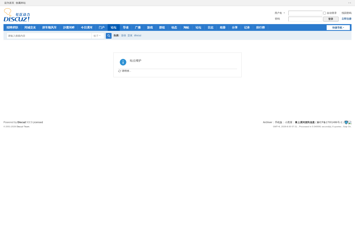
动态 (174, 27)
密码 (277, 18)
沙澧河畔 (69, 27)
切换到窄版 (350, 3)
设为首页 (9, 2)
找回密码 (347, 13)
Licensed (38, 122)
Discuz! (21, 122)
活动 (123, 35)
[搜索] (109, 36)
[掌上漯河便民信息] (16, 14)
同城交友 (30, 27)
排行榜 (260, 27)
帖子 (96, 35)
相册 (223, 27)
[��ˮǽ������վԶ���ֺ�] (346, 122)
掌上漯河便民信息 (305, 122)
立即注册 (347, 18)
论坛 (113, 27)
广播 (138, 27)
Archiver (267, 122)
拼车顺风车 (49, 27)
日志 (210, 27)
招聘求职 (12, 27)
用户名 (278, 13)
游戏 (150, 27)
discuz (137, 35)
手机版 (278, 122)
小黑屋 (288, 122)
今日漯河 (86, 27)
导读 (126, 27)
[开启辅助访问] (346, 3)
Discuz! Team (23, 126)
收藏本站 (21, 2)
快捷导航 (337, 27)
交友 (130, 35)
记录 (247, 27)
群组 (162, 27)
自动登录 (332, 13)
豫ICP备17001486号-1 (329, 122)
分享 (235, 27)
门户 (102, 27)
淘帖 (186, 27)
